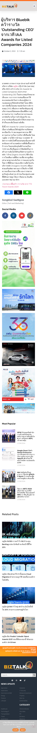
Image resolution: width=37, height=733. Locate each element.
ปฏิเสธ (23, 730)
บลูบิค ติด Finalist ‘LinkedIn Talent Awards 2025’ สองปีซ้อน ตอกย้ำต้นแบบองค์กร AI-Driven (17, 639)
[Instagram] (13, 215)
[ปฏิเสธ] (33, 726)
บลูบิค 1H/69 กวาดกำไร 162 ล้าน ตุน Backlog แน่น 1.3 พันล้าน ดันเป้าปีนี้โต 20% (17, 544)
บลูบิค (15, 86)
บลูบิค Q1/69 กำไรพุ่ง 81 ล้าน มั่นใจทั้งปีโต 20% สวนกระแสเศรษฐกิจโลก (17, 608)
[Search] (34, 675)
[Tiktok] (30, 215)
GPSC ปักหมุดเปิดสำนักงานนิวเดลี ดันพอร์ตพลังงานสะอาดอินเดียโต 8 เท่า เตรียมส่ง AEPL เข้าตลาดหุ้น (26, 436)
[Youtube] (22, 215)
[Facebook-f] (5, 215)
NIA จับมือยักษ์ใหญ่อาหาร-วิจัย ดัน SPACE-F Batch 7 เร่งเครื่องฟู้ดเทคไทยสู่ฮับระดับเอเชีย (26, 475)
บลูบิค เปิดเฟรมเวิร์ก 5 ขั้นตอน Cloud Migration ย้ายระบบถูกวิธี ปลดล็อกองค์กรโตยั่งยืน (18, 577)
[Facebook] (12, 680)
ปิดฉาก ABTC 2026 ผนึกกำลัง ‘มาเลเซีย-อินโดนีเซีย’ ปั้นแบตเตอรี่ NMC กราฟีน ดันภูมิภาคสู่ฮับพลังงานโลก (26, 493)
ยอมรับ (15, 730)
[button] (34, 6)
